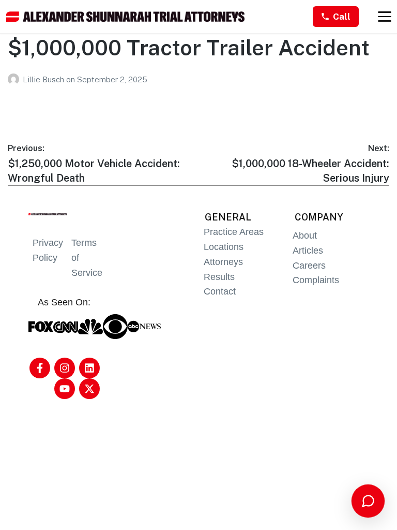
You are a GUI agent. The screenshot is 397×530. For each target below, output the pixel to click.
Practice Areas (234, 232)
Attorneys (223, 262)
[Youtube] (64, 388)
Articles (308, 250)
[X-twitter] (89, 388)
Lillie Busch (44, 79)
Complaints (316, 280)
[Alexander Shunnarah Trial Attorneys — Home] (125, 16)
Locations (223, 247)
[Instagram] (64, 368)
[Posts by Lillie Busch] (15, 79)
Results (219, 277)
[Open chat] (368, 501)
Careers (309, 265)
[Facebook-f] (39, 368)
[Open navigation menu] (384, 16)
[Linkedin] (89, 368)
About (305, 235)
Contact (220, 291)
